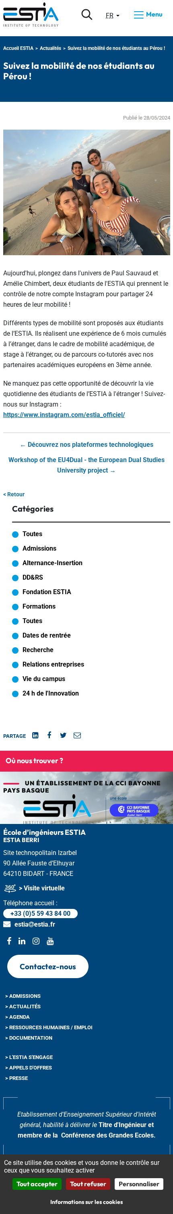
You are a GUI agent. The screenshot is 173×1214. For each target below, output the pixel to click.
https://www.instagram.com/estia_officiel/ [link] (64, 415)
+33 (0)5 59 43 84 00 (40, 913)
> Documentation (28, 1038)
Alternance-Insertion (52, 563)
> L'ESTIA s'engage (29, 1057)
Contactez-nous (48, 966)
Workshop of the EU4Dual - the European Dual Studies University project (86, 465)
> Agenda (17, 1017)
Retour (14, 494)
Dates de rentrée (47, 635)
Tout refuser (88, 1184)
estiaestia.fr (34, 924)
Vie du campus (44, 679)
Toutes (32, 534)
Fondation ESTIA (47, 592)
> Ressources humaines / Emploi (49, 1027)
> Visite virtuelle (41, 888)
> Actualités (23, 1006)
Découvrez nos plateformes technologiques (86, 444)
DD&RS (33, 577)
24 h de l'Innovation (51, 693)
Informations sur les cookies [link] (86, 1202)
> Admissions (23, 996)
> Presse (16, 1078)
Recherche (38, 650)
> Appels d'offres (28, 1068)
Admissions (39, 548)
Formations (39, 606)
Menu (154, 14)
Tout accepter (37, 1184)
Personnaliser (139, 1184)
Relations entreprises (53, 664)
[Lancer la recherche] (87, 14)
